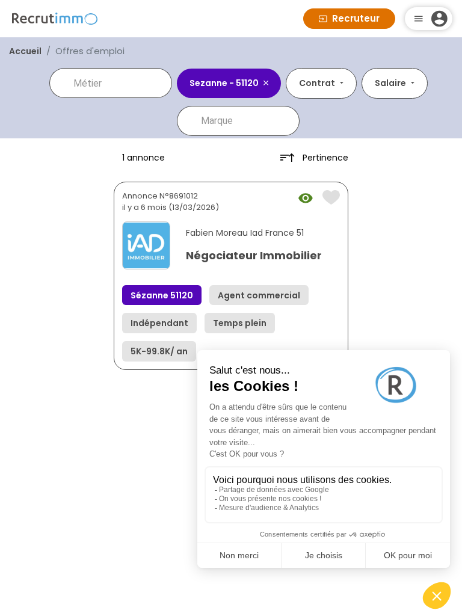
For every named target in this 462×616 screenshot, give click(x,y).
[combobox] (119, 83)
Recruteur (356, 18)
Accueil (25, 51)
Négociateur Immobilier (254, 255)
